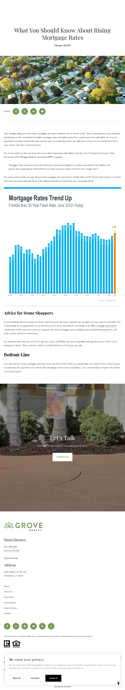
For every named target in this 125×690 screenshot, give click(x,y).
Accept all (53, 678)
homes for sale (75, 345)
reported (65, 177)
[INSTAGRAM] (16, 626)
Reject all (16, 678)
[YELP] (51, 626)
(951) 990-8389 (10, 547)
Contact (7, 613)
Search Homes (10, 608)
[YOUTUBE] (33, 626)
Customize (34, 678)
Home (6, 586)
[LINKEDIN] (42, 626)
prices (71, 137)
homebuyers (9, 137)
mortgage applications (106, 325)
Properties (9, 597)
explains (58, 157)
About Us (8, 591)
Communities (10, 602)
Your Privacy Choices (62, 686)
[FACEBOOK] (7, 626)
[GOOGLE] (24, 626)
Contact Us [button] (62, 457)
